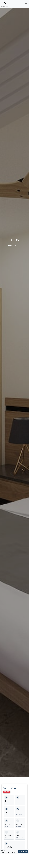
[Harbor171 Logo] (4, 4)
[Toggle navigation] (26, 4)
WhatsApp (23, 851)
